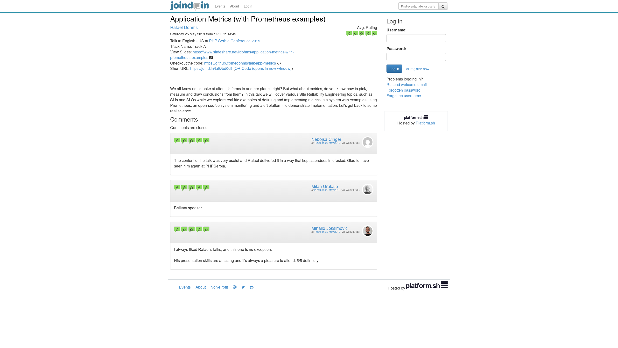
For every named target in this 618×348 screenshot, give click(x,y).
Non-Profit (219, 287)
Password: (396, 48)
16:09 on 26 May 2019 (327, 143)
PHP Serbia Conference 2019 (234, 41)
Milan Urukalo (324, 186)
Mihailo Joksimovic (329, 228)
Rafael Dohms (184, 27)
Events (220, 6)
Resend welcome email (406, 84)
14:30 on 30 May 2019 (327, 231)
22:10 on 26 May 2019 (327, 190)
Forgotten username (403, 95)
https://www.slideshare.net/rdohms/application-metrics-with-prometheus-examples (232, 54)
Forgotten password (403, 90)
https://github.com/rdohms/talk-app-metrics (240, 63)
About (234, 6)
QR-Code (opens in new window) (263, 68)
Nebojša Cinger (326, 139)
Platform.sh (425, 123)
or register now (417, 68)
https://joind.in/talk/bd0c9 (211, 68)
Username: (396, 30)
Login (248, 6)
